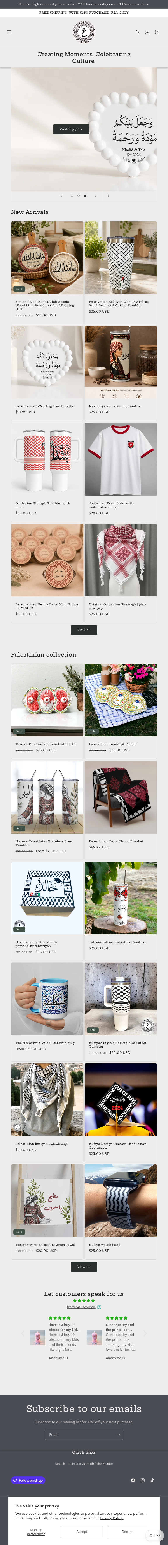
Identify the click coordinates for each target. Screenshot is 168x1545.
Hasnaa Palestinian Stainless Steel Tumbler (44, 843)
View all (84, 630)
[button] (9, 32)
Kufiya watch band (104, 1244)
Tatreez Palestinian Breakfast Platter (46, 744)
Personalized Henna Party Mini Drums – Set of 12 (47, 606)
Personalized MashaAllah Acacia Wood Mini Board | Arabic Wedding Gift (45, 305)
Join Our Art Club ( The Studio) (91, 1464)
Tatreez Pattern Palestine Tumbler (117, 942)
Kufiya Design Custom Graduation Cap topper (118, 1145)
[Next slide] (96, 196)
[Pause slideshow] (107, 196)
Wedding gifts (71, 129)
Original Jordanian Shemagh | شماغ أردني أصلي (117, 606)
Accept (82, 1532)
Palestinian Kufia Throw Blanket (116, 841)
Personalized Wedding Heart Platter (45, 406)
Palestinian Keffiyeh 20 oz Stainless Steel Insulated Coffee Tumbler (119, 303)
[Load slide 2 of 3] (78, 195)
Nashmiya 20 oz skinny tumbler (115, 406)
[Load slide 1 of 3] (72, 195)
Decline (127, 1532)
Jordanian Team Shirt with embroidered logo (111, 505)
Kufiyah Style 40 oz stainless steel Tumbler (117, 1044)
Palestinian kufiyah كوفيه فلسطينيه (42, 1144)
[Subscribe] (118, 1435)
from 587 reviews (81, 1307)
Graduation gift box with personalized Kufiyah (36, 944)
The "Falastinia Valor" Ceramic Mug (45, 1043)
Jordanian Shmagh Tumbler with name (43, 505)
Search (60, 1464)
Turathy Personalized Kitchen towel (45, 1244)
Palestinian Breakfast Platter (113, 744)
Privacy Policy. (112, 1518)
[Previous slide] (61, 196)
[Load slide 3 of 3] (85, 195)
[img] (84, 1300)
